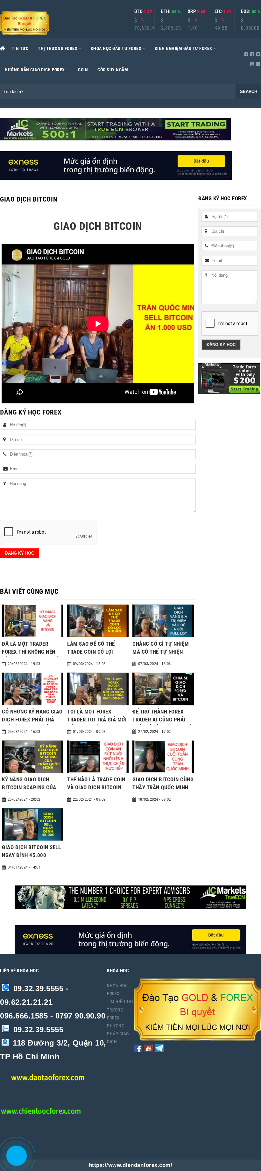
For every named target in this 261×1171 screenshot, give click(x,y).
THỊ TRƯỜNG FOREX (57, 48)
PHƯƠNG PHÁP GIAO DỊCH (118, 1033)
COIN (83, 69)
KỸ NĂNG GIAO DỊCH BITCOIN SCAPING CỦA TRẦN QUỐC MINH (29, 787)
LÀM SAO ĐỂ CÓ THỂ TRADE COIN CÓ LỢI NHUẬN (91, 652)
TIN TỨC (20, 48)
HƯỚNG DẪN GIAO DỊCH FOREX (35, 69)
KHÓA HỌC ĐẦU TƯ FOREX (116, 48)
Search (248, 91)
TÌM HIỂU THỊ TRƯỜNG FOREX (120, 1009)
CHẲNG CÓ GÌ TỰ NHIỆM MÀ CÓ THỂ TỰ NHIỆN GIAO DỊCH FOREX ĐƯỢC (160, 652)
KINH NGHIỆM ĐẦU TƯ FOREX (183, 48)
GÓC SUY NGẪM (112, 69)
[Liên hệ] (15, 1160)
